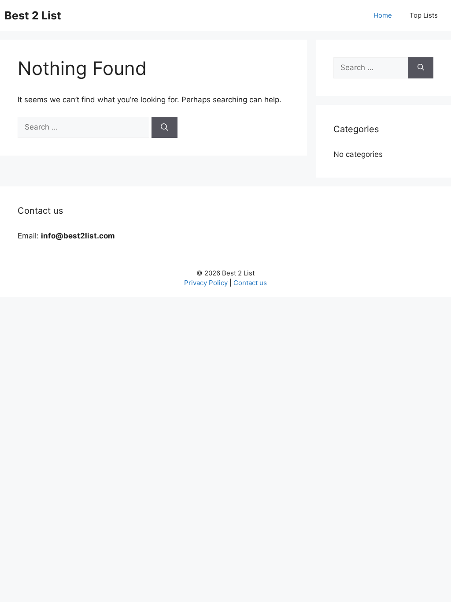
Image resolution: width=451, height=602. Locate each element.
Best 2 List (32, 15)
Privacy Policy (206, 283)
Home (382, 15)
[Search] (164, 127)
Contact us (250, 283)
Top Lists (424, 15)
